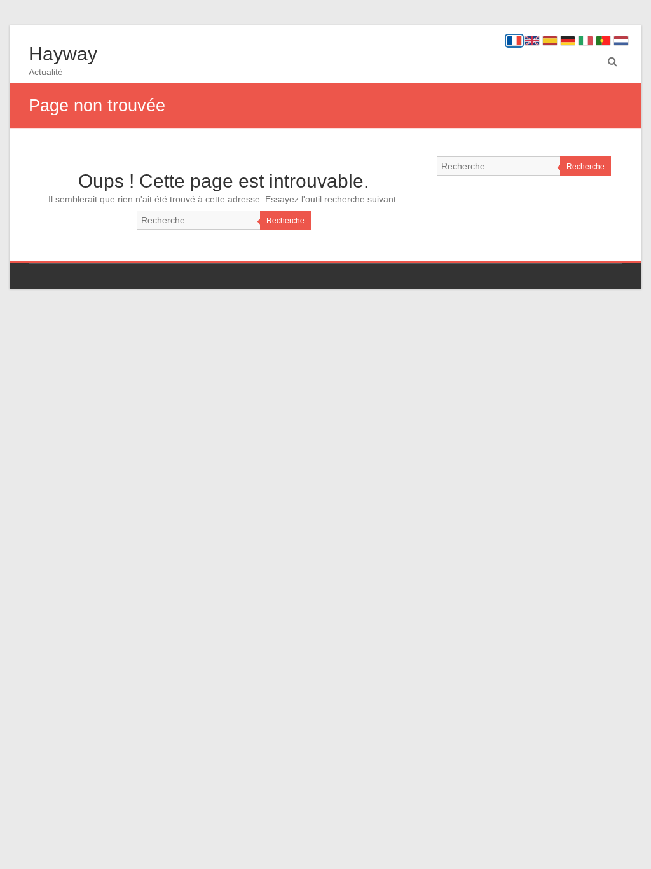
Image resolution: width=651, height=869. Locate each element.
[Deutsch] (567, 41)
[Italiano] (585, 41)
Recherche (285, 220)
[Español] (550, 41)
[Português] (603, 41)
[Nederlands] (621, 41)
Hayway (63, 53)
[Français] (514, 41)
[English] (532, 41)
